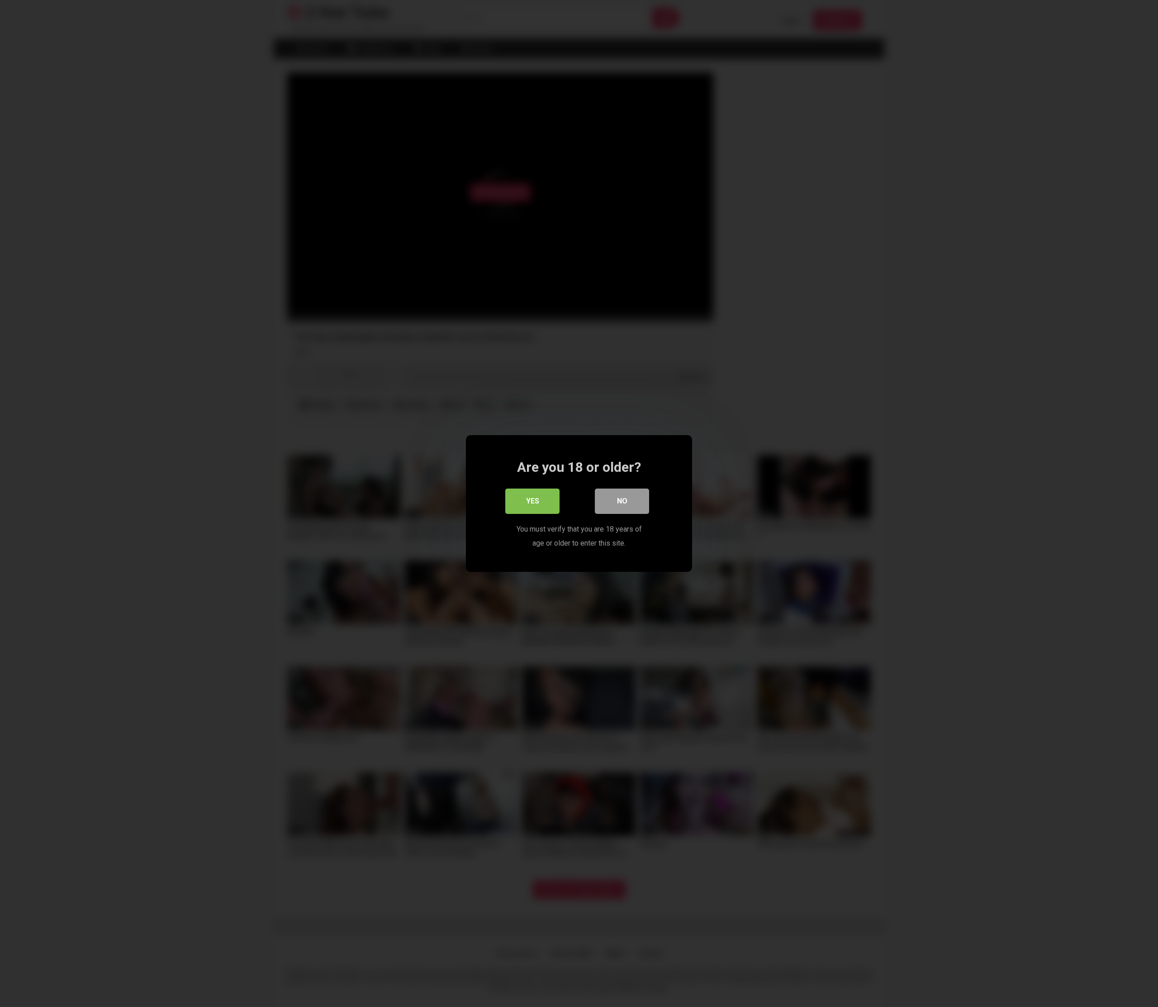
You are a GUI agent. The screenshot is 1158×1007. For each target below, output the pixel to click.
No (622, 501)
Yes (532, 501)
